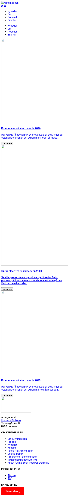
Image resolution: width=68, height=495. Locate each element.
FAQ (10, 478)
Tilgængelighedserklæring (22, 459)
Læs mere (7, 143)
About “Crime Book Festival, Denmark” (29, 462)
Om (9, 14)
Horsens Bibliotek (11, 420)
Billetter (12, 20)
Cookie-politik (15, 453)
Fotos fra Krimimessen (20, 450)
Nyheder (12, 11)
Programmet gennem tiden (22, 456)
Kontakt (12, 447)
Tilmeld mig (12, 491)
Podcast (12, 17)
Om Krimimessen (17, 438)
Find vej (12, 475)
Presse (12, 441)
